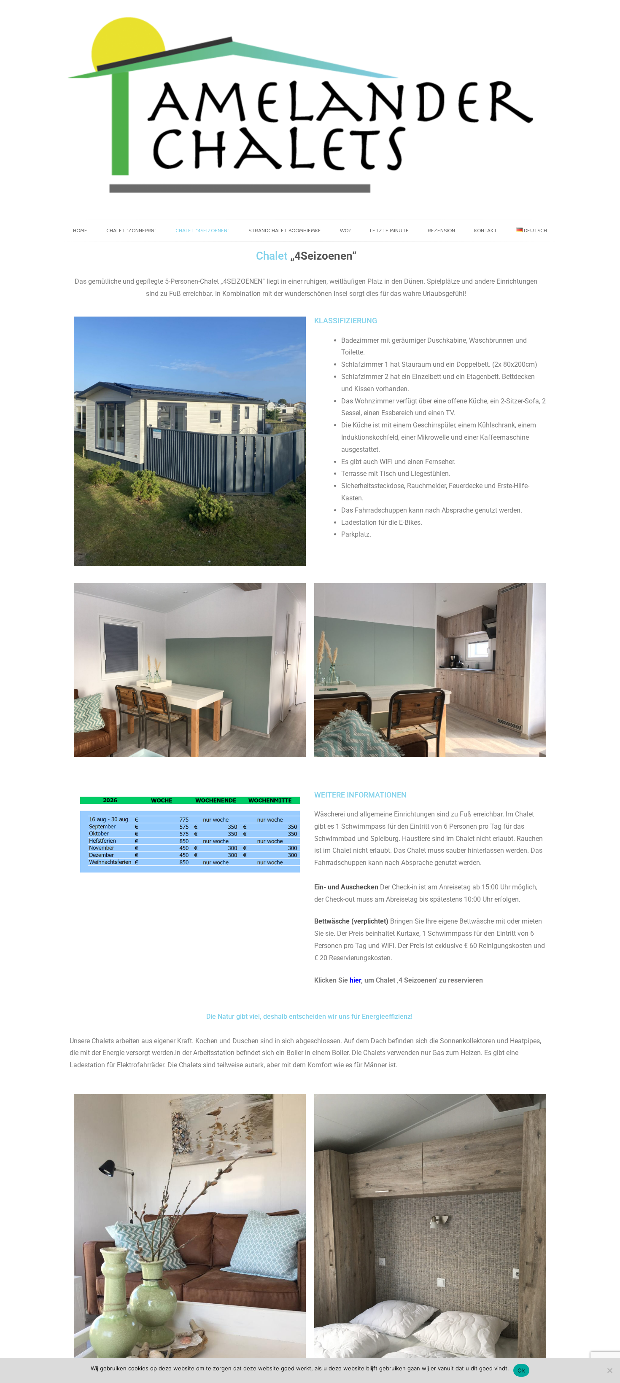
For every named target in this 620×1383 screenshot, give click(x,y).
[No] (609, 1370)
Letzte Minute (389, 230)
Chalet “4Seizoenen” (202, 230)
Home (80, 230)
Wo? (345, 230)
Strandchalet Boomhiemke (284, 230)
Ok (521, 1370)
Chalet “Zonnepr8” (131, 230)
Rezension (441, 230)
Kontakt (485, 230)
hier (355, 980)
